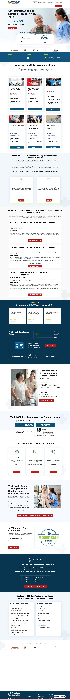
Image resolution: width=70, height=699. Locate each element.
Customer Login (42, 2)
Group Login (50, 2)
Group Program (40, 698)
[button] (9, 50)
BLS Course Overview (52, 696)
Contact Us (29, 696)
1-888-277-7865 (59, 2)
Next (62, 316)
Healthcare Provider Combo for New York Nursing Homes (15, 89)
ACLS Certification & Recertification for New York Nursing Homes (34, 127)
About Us (28, 694)
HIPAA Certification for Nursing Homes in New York (53, 88)
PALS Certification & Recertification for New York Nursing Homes (53, 127)
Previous (7, 316)
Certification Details (41, 694)
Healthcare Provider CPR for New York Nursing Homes (34, 89)
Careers (28, 698)
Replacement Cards (41, 696)
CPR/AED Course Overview (53, 694)
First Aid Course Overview (53, 698)
